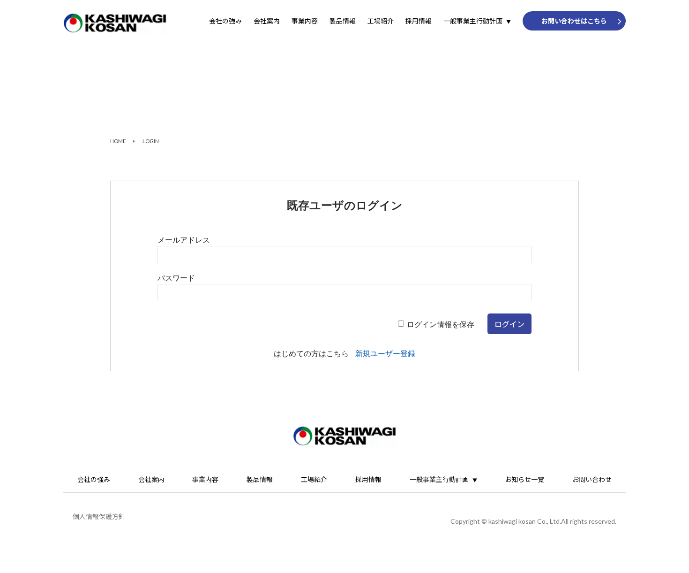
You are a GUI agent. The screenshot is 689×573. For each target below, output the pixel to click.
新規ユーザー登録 (385, 354)
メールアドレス (183, 240)
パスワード (176, 278)
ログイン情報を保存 (440, 325)
